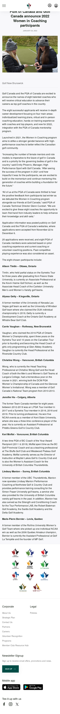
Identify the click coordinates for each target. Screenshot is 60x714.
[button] (10, 669)
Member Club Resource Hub (15, 645)
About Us (6, 612)
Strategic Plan (8, 617)
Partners (6, 626)
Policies (33, 612)
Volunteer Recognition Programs (12, 638)
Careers (6, 631)
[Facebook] (4, 704)
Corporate (8, 606)
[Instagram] (10, 704)
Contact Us (7, 622)
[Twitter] (17, 704)
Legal (33, 606)
